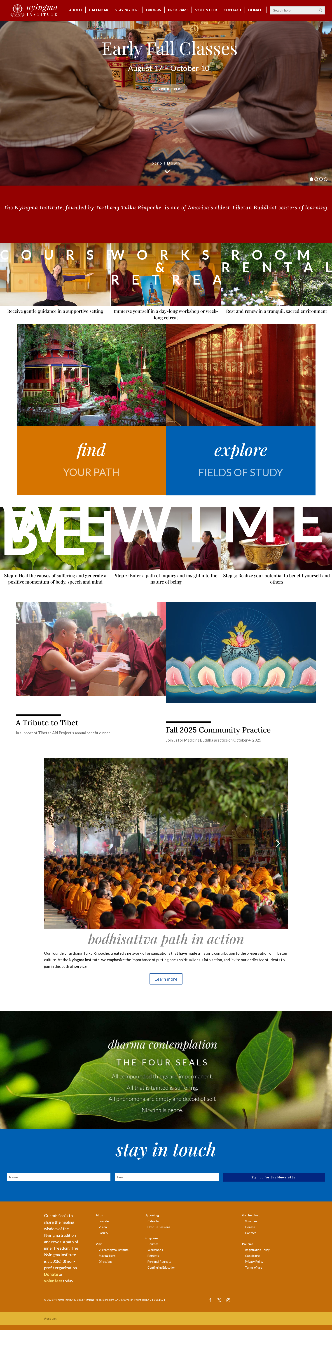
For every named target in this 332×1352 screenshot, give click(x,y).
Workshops (155, 1250)
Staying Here (127, 10)
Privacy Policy (254, 1261)
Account (50, 1318)
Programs (178, 10)
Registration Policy (257, 1250)
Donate (51, 1274)
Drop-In (153, 10)
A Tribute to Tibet (47, 722)
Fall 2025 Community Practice (218, 730)
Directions (105, 1261)
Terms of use (253, 1267)
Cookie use (252, 1256)
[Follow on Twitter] (219, 1300)
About (75, 10)
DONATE (256, 10)
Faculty (103, 1233)
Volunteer (206, 10)
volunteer (53, 1280)
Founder (104, 1221)
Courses (152, 1244)
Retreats (153, 1256)
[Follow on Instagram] (228, 1300)
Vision (103, 1227)
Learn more (166, 979)
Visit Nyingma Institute (114, 1250)
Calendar (98, 10)
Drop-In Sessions (158, 1227)
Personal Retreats (159, 1261)
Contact (233, 10)
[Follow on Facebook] (210, 1300)
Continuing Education (161, 1267)
